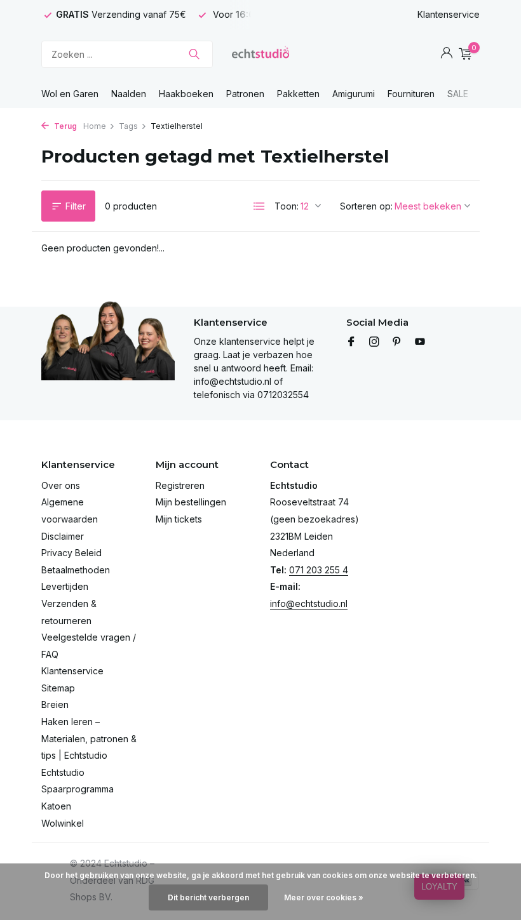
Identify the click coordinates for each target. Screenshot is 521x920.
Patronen (245, 93)
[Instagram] (374, 342)
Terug (64, 126)
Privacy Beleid (71, 552)
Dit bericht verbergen (208, 897)
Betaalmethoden (75, 569)
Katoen (56, 806)
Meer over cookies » (323, 897)
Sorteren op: (366, 206)
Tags (128, 126)
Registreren (180, 485)
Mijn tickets (179, 519)
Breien (55, 704)
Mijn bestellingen (191, 502)
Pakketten (298, 93)
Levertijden (64, 586)
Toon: (286, 206)
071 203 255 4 (318, 569)
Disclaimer (62, 536)
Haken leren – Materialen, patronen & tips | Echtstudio (89, 738)
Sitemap (58, 688)
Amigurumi (353, 93)
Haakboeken (186, 93)
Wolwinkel (62, 823)
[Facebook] (351, 342)
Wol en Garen (69, 93)
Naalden (128, 93)
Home (94, 126)
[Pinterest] (397, 342)
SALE (457, 93)
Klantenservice (448, 14)
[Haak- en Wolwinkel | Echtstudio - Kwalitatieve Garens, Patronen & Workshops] (260, 54)
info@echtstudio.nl (309, 603)
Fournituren (411, 93)
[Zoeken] (194, 54)
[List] (259, 206)
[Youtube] (420, 342)
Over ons (60, 485)
